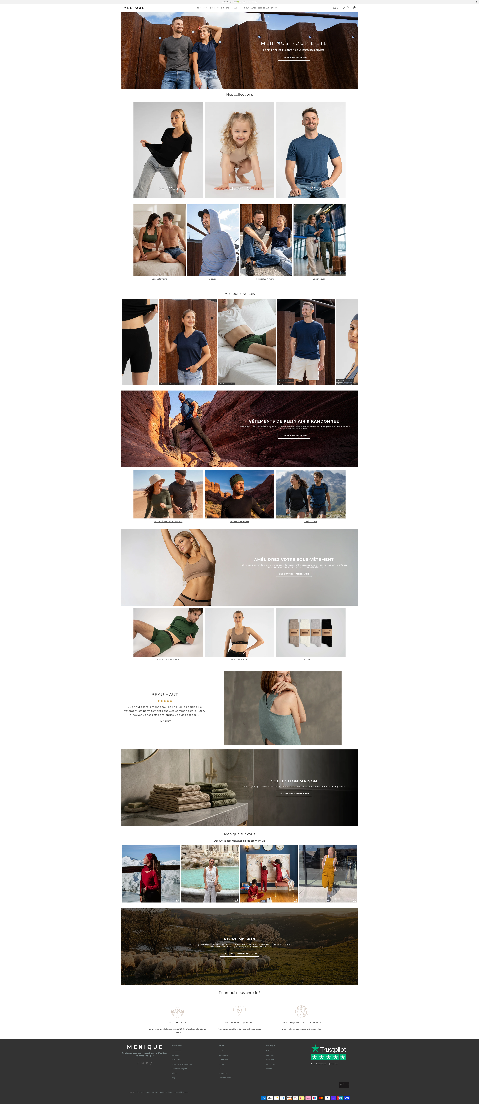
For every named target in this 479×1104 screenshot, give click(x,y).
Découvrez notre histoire (240, 954)
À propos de (176, 1051)
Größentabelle (225, 1078)
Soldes (269, 1051)
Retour (221, 1064)
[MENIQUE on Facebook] (138, 1063)
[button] (202, 7)
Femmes (270, 1055)
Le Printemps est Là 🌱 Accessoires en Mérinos (239, 2)
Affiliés (174, 1073)
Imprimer (223, 1073)
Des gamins (271, 1064)
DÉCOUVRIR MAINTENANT (294, 574)
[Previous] (127, 708)
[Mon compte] (344, 8)
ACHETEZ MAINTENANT (293, 57)
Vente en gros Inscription (182, 1064)
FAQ (220, 1069)
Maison (269, 1069)
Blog (173, 1078)
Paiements (223, 1055)
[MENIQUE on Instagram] (142, 1063)
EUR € (335, 8)
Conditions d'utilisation (155, 1092)
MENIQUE (139, 1092)
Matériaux (176, 1055)
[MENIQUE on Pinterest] (147, 1063)
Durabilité (176, 1060)
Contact (222, 1051)
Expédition (223, 1060)
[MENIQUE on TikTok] (151, 1063)
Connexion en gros (179, 1069)
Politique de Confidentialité (177, 1092)
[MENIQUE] (133, 8)
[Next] (352, 708)
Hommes (270, 1060)
